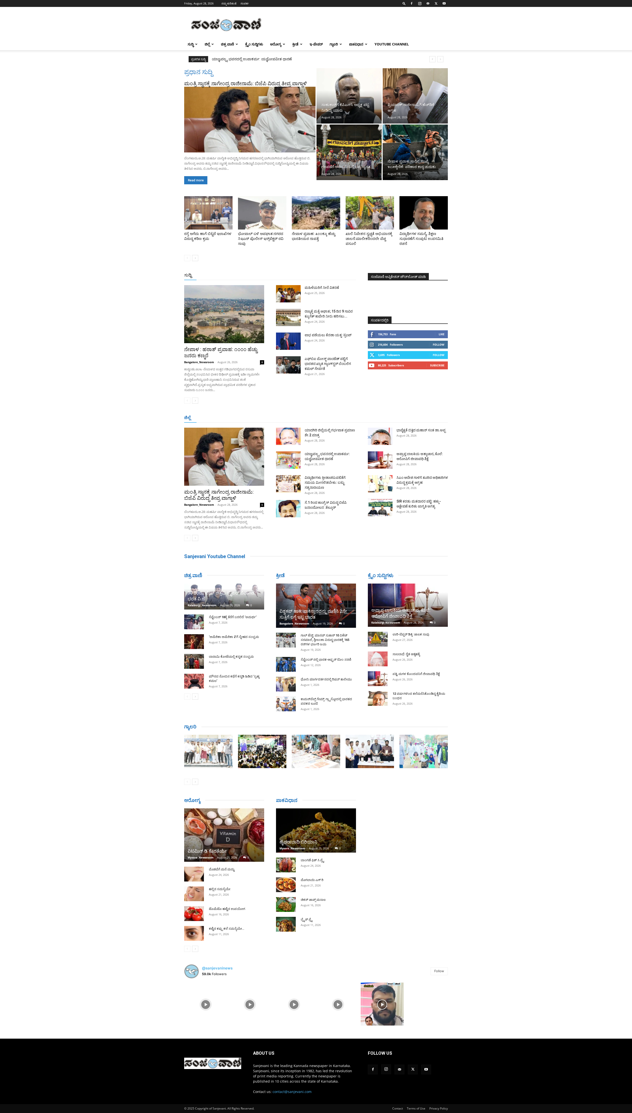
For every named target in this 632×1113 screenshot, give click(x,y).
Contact (397, 1108)
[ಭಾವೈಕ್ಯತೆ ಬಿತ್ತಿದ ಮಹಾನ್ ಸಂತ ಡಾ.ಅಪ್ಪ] (380, 436)
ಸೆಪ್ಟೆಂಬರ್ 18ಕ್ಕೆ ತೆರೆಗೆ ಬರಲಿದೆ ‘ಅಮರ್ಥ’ (233, 617)
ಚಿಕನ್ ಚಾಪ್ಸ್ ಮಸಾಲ (313, 900)
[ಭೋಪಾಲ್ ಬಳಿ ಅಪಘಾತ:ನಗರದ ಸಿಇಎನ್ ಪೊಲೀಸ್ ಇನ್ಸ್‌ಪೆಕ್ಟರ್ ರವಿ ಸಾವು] (262, 213)
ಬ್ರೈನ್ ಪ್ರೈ (306, 919)
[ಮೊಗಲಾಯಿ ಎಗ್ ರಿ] (286, 884)
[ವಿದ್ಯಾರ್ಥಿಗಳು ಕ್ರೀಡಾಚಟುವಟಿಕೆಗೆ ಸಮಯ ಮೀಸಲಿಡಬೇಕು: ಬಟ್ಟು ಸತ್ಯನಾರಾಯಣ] (288, 483)
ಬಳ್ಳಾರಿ (277, 418)
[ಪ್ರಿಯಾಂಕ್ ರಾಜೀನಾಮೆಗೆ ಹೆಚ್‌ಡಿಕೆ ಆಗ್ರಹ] (415, 96)
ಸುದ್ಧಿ (191, 44)
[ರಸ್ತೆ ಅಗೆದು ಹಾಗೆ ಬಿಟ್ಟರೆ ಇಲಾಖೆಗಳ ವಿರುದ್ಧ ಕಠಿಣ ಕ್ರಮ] (208, 213)
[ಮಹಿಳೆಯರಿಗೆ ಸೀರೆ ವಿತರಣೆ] (288, 293)
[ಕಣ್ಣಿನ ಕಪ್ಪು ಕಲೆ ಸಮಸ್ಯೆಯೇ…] (194, 933)
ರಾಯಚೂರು (294, 418)
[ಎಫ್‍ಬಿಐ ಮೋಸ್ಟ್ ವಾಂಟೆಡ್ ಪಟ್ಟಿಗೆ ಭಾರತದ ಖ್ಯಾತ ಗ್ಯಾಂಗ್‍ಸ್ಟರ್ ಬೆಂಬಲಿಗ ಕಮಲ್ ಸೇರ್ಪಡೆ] (288, 365)
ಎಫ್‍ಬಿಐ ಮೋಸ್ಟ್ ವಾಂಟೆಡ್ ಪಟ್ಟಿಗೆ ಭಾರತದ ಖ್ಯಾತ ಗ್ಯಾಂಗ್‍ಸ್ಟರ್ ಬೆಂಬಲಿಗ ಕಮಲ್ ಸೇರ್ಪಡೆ (328, 364)
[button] (404, 3)
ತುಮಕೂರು (350, 418)
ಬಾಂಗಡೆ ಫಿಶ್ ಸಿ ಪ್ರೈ (312, 860)
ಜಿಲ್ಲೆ (207, 44)
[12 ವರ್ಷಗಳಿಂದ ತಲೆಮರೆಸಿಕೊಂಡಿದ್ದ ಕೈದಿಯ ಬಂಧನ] (378, 698)
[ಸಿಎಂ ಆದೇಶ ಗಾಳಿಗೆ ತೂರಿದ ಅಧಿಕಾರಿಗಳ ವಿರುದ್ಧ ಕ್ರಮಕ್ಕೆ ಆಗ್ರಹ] (380, 483)
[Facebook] (411, 3)
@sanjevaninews (217, 968)
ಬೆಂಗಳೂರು (208, 418)
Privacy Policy (438, 1108)
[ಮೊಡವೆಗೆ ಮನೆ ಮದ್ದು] (194, 874)
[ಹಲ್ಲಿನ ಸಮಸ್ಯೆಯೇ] (194, 893)
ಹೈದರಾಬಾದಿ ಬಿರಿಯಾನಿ (298, 841)
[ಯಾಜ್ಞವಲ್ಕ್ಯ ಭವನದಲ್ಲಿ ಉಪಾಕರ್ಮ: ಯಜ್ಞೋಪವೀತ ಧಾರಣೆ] (288, 460)
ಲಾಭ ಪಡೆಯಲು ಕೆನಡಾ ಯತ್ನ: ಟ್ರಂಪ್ (328, 335)
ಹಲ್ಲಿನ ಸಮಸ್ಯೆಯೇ (219, 889)
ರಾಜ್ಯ (332, 275)
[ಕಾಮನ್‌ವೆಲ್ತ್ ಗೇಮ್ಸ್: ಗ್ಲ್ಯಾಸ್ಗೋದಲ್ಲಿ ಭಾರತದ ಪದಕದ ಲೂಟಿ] (286, 703)
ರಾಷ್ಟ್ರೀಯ (317, 275)
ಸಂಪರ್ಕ (244, 3)
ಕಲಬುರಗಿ (261, 418)
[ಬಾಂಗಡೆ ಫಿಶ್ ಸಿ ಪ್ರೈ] (286, 865)
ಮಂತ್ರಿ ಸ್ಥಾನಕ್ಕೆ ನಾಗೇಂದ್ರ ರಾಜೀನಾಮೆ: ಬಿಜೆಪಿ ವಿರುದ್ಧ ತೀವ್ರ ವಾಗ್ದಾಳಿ (245, 83)
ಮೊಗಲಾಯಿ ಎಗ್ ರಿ (312, 880)
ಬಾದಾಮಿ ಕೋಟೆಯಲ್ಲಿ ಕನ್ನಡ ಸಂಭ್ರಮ (231, 656)
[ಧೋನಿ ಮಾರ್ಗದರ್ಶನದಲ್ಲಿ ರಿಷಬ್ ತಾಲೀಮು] (286, 684)
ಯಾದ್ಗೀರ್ (406, 418)
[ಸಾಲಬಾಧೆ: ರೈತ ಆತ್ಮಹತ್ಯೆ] (378, 658)
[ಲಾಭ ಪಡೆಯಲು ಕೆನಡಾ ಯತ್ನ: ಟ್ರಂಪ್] (288, 341)
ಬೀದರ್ (422, 418)
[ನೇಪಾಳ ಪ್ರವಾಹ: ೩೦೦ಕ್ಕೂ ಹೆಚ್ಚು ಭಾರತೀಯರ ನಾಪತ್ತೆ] (316, 213)
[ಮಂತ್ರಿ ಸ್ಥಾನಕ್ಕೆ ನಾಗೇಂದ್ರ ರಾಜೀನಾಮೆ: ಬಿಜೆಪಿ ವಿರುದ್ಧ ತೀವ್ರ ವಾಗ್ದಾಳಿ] (250, 119)
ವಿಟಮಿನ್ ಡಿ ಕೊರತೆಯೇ (207, 851)
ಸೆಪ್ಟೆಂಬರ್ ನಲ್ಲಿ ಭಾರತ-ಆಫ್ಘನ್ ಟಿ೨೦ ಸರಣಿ (326, 659)
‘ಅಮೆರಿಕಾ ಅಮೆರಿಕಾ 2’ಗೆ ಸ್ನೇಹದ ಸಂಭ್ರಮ (234, 637)
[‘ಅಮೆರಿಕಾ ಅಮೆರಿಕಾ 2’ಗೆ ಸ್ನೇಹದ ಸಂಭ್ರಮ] (194, 641)
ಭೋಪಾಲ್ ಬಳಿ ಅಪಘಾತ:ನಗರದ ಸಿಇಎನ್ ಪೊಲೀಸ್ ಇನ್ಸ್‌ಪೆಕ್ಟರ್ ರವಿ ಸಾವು (260, 238)
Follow (438, 344)
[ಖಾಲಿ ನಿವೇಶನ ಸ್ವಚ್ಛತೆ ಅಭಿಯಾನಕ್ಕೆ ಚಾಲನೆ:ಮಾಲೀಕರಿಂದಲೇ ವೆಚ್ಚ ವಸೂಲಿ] (370, 213)
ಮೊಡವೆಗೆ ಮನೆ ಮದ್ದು (221, 869)
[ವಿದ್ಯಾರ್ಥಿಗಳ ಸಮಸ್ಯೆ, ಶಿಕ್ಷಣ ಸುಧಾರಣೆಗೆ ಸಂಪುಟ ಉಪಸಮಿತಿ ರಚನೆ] (423, 213)
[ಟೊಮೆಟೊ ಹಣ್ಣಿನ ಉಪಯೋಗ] (194, 913)
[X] (436, 3)
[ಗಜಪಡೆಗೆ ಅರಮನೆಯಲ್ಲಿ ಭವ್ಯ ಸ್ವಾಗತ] (349, 152)
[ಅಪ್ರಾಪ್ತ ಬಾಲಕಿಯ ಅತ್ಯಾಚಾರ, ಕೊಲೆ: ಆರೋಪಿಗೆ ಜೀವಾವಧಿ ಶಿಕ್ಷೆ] (380, 460)
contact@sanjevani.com (292, 1091)
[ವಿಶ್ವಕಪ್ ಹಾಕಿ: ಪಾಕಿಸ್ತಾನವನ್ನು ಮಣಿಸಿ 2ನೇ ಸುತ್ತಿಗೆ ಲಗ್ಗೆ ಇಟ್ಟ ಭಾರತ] (316, 606)
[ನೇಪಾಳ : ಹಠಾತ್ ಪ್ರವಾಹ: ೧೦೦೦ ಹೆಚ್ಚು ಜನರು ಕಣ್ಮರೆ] (224, 314)
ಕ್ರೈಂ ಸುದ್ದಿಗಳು (254, 44)
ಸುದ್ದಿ (188, 275)
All (279, 275)
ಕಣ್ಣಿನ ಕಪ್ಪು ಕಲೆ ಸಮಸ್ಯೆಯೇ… (226, 928)
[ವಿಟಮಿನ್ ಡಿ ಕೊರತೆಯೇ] (224, 835)
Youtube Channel (392, 44)
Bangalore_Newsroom (199, 362)
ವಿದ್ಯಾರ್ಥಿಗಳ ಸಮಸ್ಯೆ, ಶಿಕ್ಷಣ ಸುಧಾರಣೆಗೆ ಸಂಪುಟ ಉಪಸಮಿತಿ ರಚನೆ (421, 238)
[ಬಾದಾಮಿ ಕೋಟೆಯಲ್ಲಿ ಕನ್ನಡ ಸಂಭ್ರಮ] (194, 661)
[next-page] (195, 258)
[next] (440, 59)
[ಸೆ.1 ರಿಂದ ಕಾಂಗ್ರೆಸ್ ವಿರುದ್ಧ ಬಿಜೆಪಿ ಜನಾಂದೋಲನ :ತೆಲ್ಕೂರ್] (288, 508)
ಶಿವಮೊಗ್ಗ (368, 418)
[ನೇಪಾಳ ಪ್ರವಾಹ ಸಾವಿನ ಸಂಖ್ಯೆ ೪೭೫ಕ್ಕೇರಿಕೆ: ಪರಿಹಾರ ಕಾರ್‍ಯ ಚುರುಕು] (415, 152)
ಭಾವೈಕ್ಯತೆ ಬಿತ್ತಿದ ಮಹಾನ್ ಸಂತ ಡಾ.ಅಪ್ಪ (421, 430)
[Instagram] (419, 3)
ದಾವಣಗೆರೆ (331, 418)
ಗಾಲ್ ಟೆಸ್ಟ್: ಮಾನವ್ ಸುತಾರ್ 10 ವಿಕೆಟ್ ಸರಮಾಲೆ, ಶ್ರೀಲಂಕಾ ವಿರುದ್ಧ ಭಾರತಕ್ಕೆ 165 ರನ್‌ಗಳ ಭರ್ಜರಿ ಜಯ (325, 639)
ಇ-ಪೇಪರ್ (316, 44)
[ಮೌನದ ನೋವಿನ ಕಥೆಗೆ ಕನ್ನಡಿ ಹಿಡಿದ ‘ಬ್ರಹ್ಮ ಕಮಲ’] (194, 681)
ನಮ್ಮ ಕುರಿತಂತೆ (229, 3)
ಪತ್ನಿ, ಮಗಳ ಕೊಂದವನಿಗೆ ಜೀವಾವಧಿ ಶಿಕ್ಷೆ (416, 674)
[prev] (432, 59)
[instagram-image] (205, 1004)
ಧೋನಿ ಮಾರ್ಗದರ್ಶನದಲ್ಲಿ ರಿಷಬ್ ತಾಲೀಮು (326, 679)
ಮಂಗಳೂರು (228, 418)
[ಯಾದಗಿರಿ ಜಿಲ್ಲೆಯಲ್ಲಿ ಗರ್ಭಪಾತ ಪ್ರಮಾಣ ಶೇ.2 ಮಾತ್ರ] (288, 436)
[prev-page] (187, 258)
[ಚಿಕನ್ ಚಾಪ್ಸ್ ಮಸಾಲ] (286, 904)
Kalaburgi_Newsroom (202, 605)
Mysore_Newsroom (201, 857)
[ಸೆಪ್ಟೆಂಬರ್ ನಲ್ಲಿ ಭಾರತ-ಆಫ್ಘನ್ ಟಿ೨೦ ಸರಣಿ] (286, 664)
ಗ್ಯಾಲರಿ (334, 44)
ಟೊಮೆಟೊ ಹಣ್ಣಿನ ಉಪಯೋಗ (227, 909)
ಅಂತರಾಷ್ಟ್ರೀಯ (296, 275)
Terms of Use (416, 1108)
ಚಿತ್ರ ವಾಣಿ (227, 44)
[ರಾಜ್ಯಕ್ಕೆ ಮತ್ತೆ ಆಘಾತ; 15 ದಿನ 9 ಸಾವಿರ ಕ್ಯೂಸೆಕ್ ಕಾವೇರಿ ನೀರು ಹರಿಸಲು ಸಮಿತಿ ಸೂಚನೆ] (288, 317)
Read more (196, 180)
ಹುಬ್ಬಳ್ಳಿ (245, 418)
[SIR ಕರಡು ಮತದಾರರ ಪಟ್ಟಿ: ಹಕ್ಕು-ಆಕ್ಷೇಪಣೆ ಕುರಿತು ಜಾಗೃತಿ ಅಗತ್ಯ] (380, 507)
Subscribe (437, 365)
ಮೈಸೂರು (313, 418)
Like (441, 334)
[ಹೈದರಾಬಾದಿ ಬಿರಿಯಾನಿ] (316, 830)
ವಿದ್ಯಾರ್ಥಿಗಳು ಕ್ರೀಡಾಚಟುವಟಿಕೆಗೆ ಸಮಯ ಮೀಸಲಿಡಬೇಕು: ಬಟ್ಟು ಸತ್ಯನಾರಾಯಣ (266, 59)
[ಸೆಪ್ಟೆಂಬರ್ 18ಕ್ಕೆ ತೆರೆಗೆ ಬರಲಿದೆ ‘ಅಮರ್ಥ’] (194, 621)
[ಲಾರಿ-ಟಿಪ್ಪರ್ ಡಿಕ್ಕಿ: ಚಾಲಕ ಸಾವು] (378, 639)
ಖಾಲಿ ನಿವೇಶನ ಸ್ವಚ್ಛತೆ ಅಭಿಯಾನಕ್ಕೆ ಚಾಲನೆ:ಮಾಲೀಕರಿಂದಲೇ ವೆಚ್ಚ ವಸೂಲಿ (369, 238)
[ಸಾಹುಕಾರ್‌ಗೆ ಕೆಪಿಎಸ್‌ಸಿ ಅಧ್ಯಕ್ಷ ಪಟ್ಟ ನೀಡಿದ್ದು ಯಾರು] (349, 96)
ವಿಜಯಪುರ (387, 418)
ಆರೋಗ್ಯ (275, 44)
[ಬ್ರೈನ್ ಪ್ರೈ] (286, 924)
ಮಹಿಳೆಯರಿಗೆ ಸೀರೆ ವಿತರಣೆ (322, 288)
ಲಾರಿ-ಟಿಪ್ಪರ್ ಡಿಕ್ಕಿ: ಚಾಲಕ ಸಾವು (411, 634)
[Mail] (428, 3)
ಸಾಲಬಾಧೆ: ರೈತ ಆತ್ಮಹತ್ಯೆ (406, 654)
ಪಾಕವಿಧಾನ (356, 44)
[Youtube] (444, 3)
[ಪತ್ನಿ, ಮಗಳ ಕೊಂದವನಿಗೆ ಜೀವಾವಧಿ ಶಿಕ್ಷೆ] (378, 678)
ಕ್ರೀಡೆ (295, 44)
